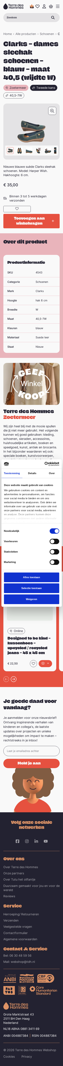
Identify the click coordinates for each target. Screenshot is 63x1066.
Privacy (27, 1056)
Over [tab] (52, 473)
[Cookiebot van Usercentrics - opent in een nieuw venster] (45, 464)
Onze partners (13, 873)
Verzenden (11, 920)
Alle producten (25, 34)
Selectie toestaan (31, 588)
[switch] (54, 541)
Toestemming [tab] (12, 473)
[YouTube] (45, 841)
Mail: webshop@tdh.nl (19, 961)
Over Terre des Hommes (20, 867)
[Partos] (9, 990)
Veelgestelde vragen (17, 926)
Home (7, 34)
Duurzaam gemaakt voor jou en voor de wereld (31, 888)
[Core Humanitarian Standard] (43, 990)
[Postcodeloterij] (26, 978)
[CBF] (45, 978)
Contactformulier (15, 933)
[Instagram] (27, 841)
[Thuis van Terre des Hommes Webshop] (13, 6)
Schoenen (47, 34)
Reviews (9, 896)
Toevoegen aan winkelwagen (29, 220)
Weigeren (31, 599)
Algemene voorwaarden (20, 939)
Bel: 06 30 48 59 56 (17, 955)
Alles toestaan (31, 577)
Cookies (9, 1056)
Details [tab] (32, 473)
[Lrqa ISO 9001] (22, 990)
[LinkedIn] (36, 841)
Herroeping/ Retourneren (21, 914)
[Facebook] (17, 841)
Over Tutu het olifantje (19, 879)
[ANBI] (9, 978)
